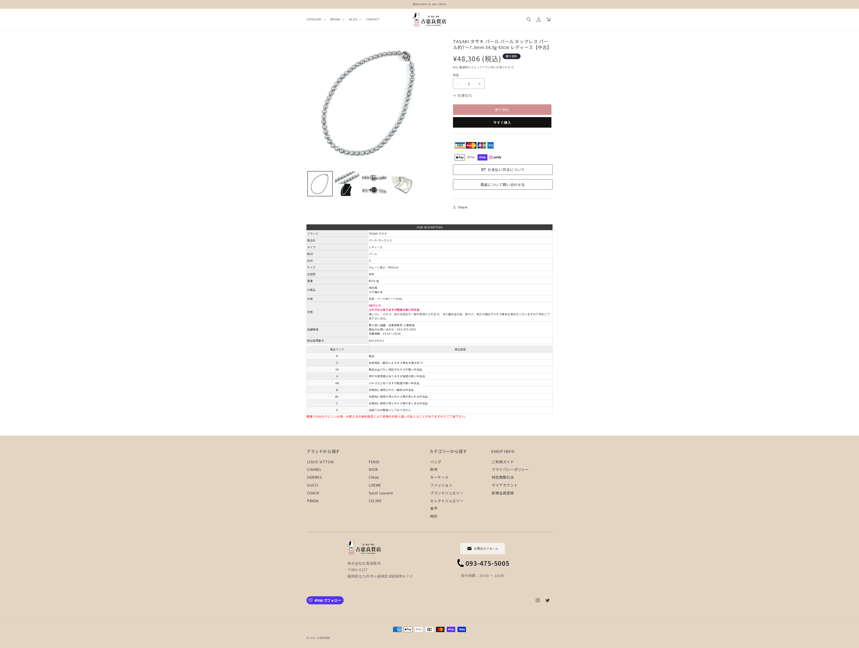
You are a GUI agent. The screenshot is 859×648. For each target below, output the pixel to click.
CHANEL (314, 469)
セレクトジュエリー (446, 500)
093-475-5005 (488, 563)
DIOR (373, 469)
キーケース (439, 477)
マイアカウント (505, 485)
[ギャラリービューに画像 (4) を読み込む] (401, 183)
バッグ (435, 461)
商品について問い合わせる (503, 184)
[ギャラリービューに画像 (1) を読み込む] (320, 183)
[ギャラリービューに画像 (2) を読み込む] (347, 183)
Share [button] (463, 207)
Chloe (374, 477)
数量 (456, 75)
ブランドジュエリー (446, 493)
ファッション (441, 485)
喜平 (434, 508)
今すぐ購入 (502, 122)
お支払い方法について (506, 169)
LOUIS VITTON (320, 461)
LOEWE (375, 485)
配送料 (463, 67)
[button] (316, 19)
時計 (434, 516)
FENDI (374, 461)
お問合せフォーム (486, 548)
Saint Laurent (381, 493)
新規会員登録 (503, 493)
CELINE (375, 500)
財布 (434, 469)
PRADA (313, 500)
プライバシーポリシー (510, 469)
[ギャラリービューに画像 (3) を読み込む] (374, 183)
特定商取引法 (503, 477)
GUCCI (312, 485)
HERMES (314, 477)
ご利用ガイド (503, 461)
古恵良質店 (323, 637)
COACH (313, 493)
